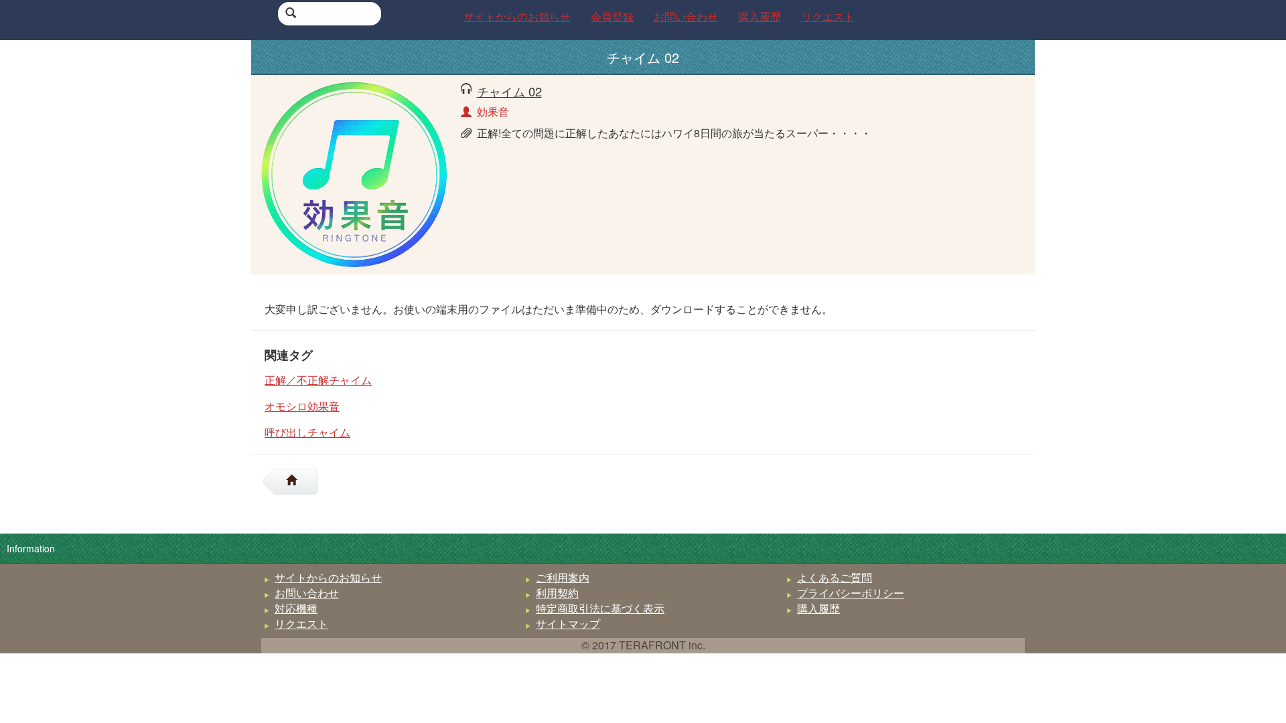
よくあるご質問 (834, 577)
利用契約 (557, 592)
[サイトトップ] (296, 482)
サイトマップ (568, 623)
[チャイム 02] (354, 173)
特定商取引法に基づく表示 (600, 608)
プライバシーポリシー (850, 592)
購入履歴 (818, 608)
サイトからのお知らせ (328, 577)
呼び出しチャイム (307, 432)
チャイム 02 (509, 91)
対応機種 (296, 608)
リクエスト (301, 623)
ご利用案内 (562, 577)
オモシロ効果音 (302, 406)
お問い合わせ (307, 592)
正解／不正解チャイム (318, 380)
